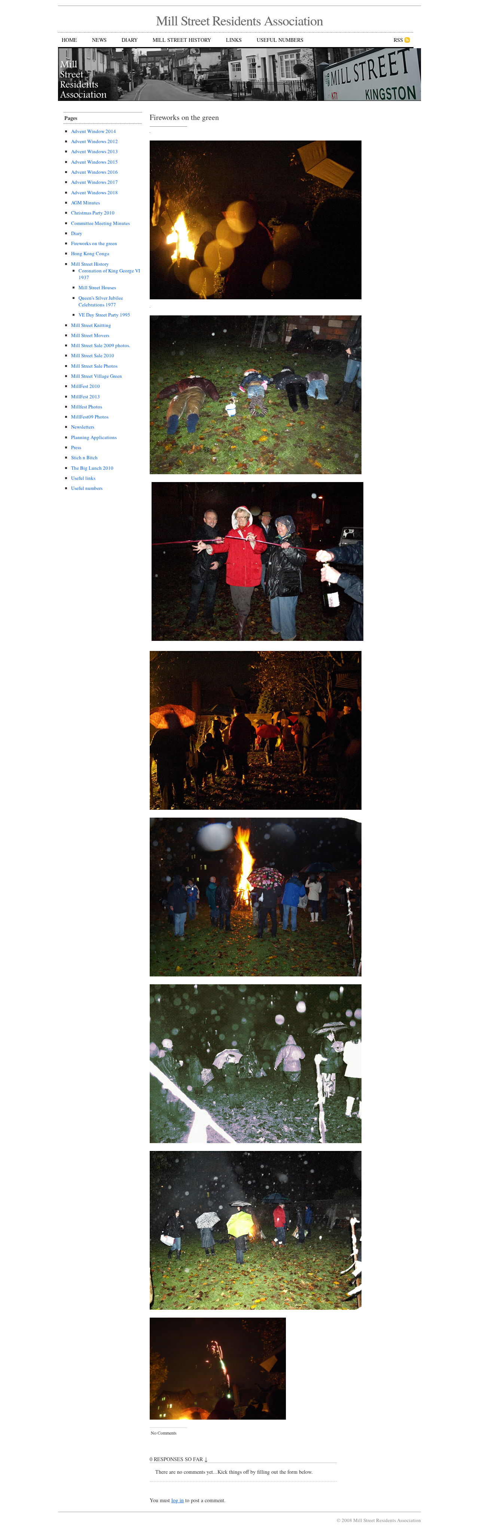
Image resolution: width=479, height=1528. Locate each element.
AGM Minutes (85, 202)
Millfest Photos (86, 406)
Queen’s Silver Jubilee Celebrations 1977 (101, 301)
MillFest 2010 (85, 386)
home (69, 39)
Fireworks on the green (94, 243)
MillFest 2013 (85, 396)
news (99, 39)
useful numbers (280, 39)
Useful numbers (87, 488)
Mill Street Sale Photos (94, 365)
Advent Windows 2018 (94, 192)
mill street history (182, 39)
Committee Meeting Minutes (100, 223)
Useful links (83, 478)
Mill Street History (90, 263)
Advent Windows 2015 (94, 161)
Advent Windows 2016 (94, 172)
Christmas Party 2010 (93, 212)
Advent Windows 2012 (94, 141)
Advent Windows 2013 (94, 151)
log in (177, 1500)
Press (76, 447)
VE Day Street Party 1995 (104, 314)
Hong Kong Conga (90, 253)
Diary (76, 233)
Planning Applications (94, 437)
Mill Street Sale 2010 (92, 355)
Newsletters (82, 426)
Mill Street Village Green (96, 376)
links (234, 39)
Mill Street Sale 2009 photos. (100, 345)
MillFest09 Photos (90, 416)
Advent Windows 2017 (94, 182)
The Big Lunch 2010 (92, 467)
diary (130, 39)
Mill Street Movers (90, 335)
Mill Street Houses (97, 287)
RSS (398, 39)
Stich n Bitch (84, 457)
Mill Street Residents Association (239, 20)
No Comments (164, 1433)
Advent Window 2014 (93, 131)
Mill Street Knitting (91, 325)
